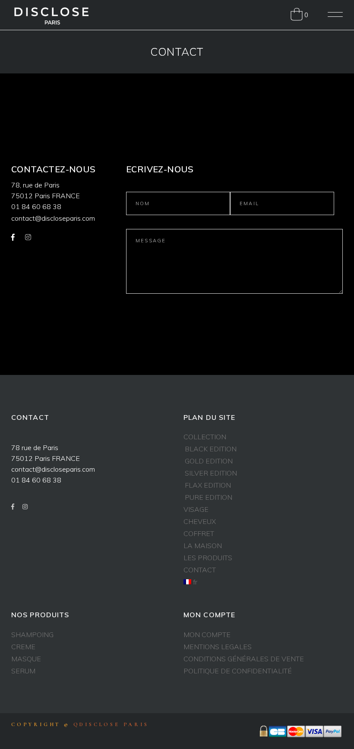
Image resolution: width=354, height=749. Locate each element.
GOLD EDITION (209, 461)
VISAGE (196, 509)
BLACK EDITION (211, 448)
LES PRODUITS (207, 557)
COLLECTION (204, 436)
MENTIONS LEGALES (217, 646)
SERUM (23, 670)
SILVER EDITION (211, 473)
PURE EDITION (208, 497)
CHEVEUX (199, 521)
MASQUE (26, 658)
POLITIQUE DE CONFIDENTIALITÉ (237, 670)
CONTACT (199, 569)
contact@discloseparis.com (53, 218)
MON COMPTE (207, 634)
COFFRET (198, 533)
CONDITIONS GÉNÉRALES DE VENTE (243, 658)
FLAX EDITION (208, 485)
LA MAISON (202, 545)
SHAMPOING (32, 634)
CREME (23, 646)
